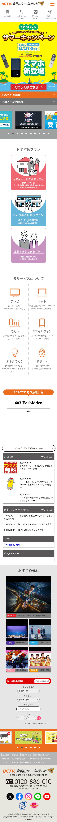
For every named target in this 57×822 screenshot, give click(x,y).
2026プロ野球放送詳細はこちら (29, 448)
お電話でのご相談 (21, 17)
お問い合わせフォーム (36, 17)
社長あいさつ (26, 755)
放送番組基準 (34, 759)
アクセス (5, 762)
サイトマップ (39, 762)
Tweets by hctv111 (14, 544)
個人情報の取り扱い (19, 759)
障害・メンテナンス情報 (49, 17)
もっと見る (48, 457)
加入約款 (5, 759)
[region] (28, 57)
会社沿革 (15, 755)
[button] (28, 57)
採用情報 (15, 762)
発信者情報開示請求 (41, 755)
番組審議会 (46, 759)
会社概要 (5, 755)
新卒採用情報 (26, 762)
